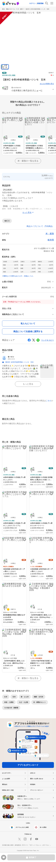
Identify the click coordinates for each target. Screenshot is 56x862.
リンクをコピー (47, 340)
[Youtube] (36, 839)
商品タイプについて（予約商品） (40, 226)
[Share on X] (33, 340)
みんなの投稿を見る (47, 84)
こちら (48, 401)
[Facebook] (31, 839)
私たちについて (28, 323)
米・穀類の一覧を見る (28, 161)
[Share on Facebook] (29, 340)
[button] (28, 89)
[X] (19, 839)
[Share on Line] (38, 340)
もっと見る (28, 384)
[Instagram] (25, 839)
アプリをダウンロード (28, 765)
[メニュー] (52, 3)
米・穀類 (20, 9)
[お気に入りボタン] (21, 119)
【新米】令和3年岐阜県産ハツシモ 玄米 (38, 9)
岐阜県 (51, 240)
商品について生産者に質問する (28, 331)
